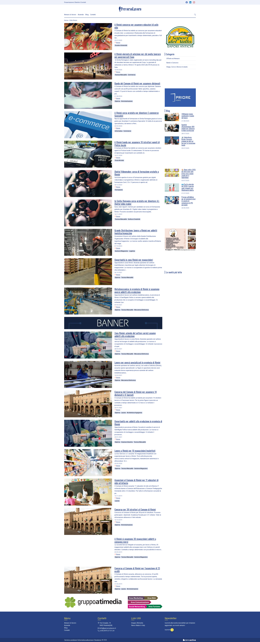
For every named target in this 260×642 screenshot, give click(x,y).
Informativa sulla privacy (86, 640)
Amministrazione (126, 101)
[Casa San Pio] (180, 239)
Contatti (83, 2)
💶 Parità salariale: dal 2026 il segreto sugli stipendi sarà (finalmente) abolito (187, 187)
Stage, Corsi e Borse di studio (177, 67)
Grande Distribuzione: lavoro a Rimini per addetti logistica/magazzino (135, 231)
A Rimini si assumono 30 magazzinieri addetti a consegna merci (135, 540)
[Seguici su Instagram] (194, 2)
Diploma (117, 101)
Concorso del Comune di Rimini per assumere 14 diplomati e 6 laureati (135, 393)
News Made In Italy (138, 625)
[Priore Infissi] (180, 97)
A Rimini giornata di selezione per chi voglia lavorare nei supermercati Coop (137, 55)
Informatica (118, 131)
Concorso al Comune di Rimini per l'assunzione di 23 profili (137, 569)
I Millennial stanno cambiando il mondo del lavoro (187, 116)
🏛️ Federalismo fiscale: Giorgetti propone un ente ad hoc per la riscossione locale (188, 141)
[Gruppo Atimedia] (113, 602)
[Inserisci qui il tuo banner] (113, 323)
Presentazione (69, 2)
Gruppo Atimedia (137, 623)
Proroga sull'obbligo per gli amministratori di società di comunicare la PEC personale (188, 201)
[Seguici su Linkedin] (190, 2)
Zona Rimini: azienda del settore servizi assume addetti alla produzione (135, 334)
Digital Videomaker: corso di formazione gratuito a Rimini (136, 173)
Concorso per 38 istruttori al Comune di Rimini (135, 509)
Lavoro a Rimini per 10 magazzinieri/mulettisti (134, 450)
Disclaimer (97, 640)
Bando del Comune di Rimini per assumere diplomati (137, 83)
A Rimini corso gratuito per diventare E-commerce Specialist (136, 114)
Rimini (118, 42)
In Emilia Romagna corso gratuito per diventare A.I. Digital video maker (136, 202)
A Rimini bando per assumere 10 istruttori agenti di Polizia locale (137, 143)
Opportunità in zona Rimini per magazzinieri (133, 259)
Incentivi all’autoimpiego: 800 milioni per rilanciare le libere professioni (188, 127)
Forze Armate (119, 160)
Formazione (119, 190)
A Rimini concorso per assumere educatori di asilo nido (136, 26)
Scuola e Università (121, 45)
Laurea (123, 412)
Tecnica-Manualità (121, 75)
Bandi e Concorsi (172, 63)
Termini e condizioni (70, 640)
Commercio (131, 75)
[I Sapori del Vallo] (180, 37)
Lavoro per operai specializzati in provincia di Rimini (137, 362)
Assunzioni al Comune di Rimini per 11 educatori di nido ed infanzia (136, 481)
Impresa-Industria (127, 442)
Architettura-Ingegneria (134, 412)
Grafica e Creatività (134, 219)
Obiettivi (77, 2)
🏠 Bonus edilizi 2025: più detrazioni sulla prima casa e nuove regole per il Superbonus (188, 173)
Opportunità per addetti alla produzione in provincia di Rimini (138, 422)
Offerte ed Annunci (173, 59)
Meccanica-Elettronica (141, 310)
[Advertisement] (180, 79)
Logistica (132, 251)
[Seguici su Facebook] (186, 2)
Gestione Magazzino (121, 251)
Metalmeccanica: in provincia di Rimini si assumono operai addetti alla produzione (136, 290)
